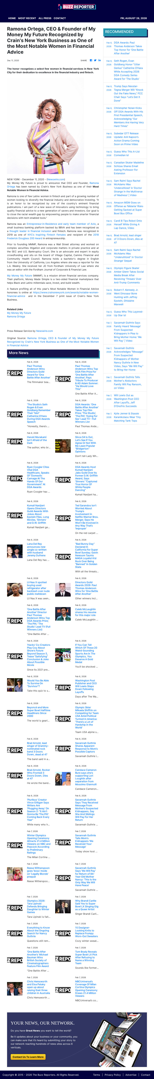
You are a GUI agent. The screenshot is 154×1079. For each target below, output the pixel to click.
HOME (12, 18)
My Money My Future (19, 275)
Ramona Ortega (16, 316)
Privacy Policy (113, 1074)
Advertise (130, 1074)
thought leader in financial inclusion (30, 231)
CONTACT (60, 18)
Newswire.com (56, 179)
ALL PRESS (44, 18)
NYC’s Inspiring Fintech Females (47, 234)
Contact (145, 1074)
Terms (96, 1074)
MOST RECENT (27, 18)
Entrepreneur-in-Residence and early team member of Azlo (61, 223)
